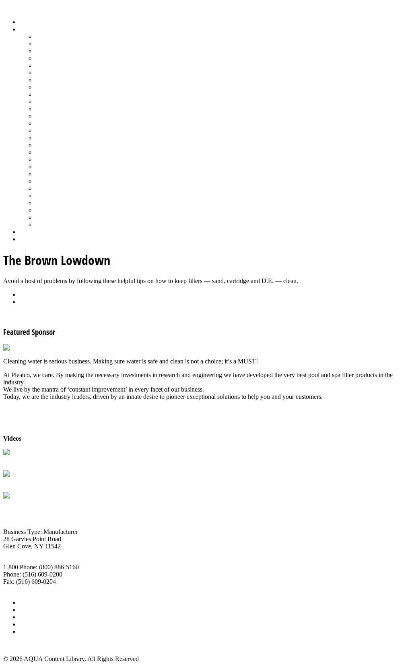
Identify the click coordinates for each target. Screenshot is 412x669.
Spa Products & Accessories (71, 181)
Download (32, 301)
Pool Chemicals (55, 108)
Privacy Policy (37, 631)
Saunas (44, 166)
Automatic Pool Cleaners (67, 43)
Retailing (46, 145)
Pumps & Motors (57, 137)
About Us (31, 602)
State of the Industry (61, 195)
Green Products (55, 79)
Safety (43, 152)
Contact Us (33, 624)
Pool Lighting (52, 130)
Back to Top (19, 645)
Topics (27, 29)
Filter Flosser (19, 503)
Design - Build (54, 58)
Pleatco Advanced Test (32, 460)
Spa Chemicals (54, 173)
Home (27, 21)
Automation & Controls (65, 50)
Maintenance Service (62, 101)
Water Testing (52, 202)
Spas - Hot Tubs (55, 188)
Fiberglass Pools (56, 65)
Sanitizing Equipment (62, 159)
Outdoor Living (55, 224)
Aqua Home (35, 231)
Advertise (31, 609)
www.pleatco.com (26, 588)
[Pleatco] (15, 347)
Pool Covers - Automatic (66, 116)
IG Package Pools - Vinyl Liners (76, 94)
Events (28, 617)
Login (27, 239)
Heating (45, 87)
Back (26, 294)
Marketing (48, 210)
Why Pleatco (19, 481)
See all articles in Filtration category (48, 315)
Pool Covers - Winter (62, 123)
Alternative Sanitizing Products (74, 36)
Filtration (46, 72)
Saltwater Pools (55, 217)
